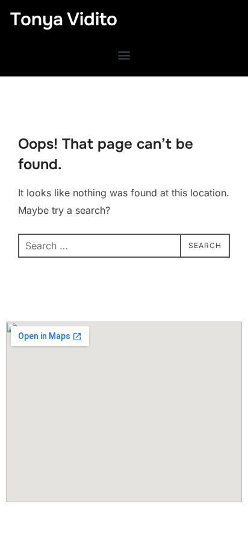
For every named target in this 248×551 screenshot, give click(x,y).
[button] (124, 54)
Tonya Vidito (63, 19)
